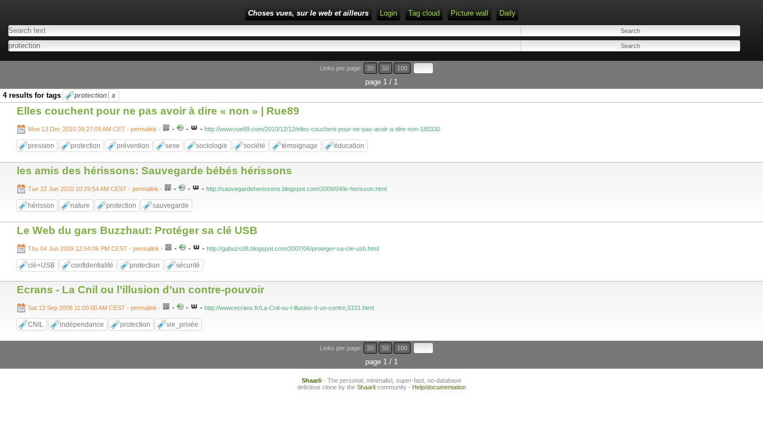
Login (388, 13)
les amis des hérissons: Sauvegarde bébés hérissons (154, 171)
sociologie (211, 146)
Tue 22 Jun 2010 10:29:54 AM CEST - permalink (93, 188)
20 (370, 68)
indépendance (82, 324)
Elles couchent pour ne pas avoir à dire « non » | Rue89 (158, 111)
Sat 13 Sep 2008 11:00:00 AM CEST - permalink (92, 307)
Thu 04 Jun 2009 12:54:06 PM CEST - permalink (93, 248)
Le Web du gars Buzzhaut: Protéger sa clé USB (137, 230)
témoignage (300, 146)
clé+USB (41, 265)
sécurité (188, 265)
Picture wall (469, 13)
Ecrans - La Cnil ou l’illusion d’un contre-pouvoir (140, 289)
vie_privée (182, 324)
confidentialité (92, 265)
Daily (507, 13)
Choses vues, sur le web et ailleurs (308, 13)
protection (95, 95)
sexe (172, 146)
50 (385, 68)
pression (41, 146)
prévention (133, 146)
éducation (349, 146)
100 (402, 68)
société (254, 146)
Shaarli (312, 380)
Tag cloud (424, 13)
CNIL (36, 324)
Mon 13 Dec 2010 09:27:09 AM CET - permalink (92, 129)
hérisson (41, 205)
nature (80, 205)
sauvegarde (170, 205)
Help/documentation (439, 387)
